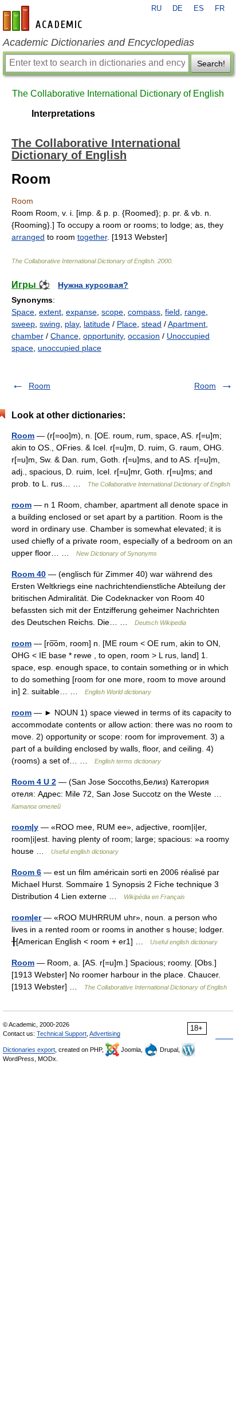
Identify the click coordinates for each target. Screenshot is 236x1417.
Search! (211, 63)
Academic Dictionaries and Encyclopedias (98, 42)
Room (39, 385)
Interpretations (63, 113)
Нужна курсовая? (93, 285)
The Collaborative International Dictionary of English (118, 93)
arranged (28, 237)
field (172, 311)
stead (151, 323)
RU (156, 9)
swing (50, 323)
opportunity (103, 336)
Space (22, 311)
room (21, 504)
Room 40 (28, 574)
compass (144, 311)
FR (220, 9)
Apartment (187, 323)
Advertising (104, 1033)
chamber (27, 336)
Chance (64, 336)
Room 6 (26, 872)
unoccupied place (69, 348)
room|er (26, 917)
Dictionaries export (29, 1049)
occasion (144, 336)
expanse (81, 311)
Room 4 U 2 (33, 781)
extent (50, 311)
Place (127, 323)
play (72, 323)
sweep (23, 323)
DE (177, 9)
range (195, 311)
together (92, 237)
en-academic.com (44, 18)
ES (199, 9)
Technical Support (61, 1033)
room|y (24, 827)
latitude (97, 323)
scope (112, 311)
